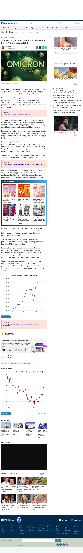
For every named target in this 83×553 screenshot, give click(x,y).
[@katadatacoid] (66, 544)
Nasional (18, 32)
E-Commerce (22, 527)
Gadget (21, 532)
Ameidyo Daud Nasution (12, 358)
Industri (23, 32)
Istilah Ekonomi (31, 530)
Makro (11, 527)
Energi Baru (40, 527)
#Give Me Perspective (24, 363)
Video (63, 28)
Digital (16, 28)
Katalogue (67, 530)
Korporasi (12, 532)
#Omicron (4, 363)
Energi (36, 32)
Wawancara (59, 532)
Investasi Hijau (41, 530)
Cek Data (49, 532)
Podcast (68, 28)
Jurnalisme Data (40, 28)
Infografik (49, 528)
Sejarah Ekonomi (32, 527)
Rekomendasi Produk (8, 181)
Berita (5, 28)
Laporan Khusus (60, 533)
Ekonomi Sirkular (42, 528)
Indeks (76, 526)
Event (75, 533)
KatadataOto (77, 535)
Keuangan (12, 528)
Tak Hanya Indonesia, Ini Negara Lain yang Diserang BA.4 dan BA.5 (24, 164)
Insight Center (78, 530)
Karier (31, 549)
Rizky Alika (11, 46)
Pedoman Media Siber (40, 549)
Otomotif (58, 28)
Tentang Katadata (18, 549)
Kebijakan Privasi (51, 549)
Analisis (49, 530)
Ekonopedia (21, 28)
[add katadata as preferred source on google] (24, 334)
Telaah (57, 528)
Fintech (21, 528)
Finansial (10, 28)
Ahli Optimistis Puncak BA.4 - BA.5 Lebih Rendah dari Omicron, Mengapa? (22, 324)
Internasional (30, 32)
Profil (29, 528)
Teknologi (21, 533)
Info (73, 28)
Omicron (16, 89)
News (66, 527)
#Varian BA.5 (12, 363)
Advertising (26, 549)
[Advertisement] (66, 165)
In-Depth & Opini (50, 28)
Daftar (58, 540)
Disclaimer (58, 549)
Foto (66, 532)
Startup (21, 530)
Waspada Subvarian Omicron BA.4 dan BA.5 (17, 114)
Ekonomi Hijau (30, 28)
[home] (1, 28)
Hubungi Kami (66, 549)
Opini (57, 530)
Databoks (76, 531)
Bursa (11, 530)
